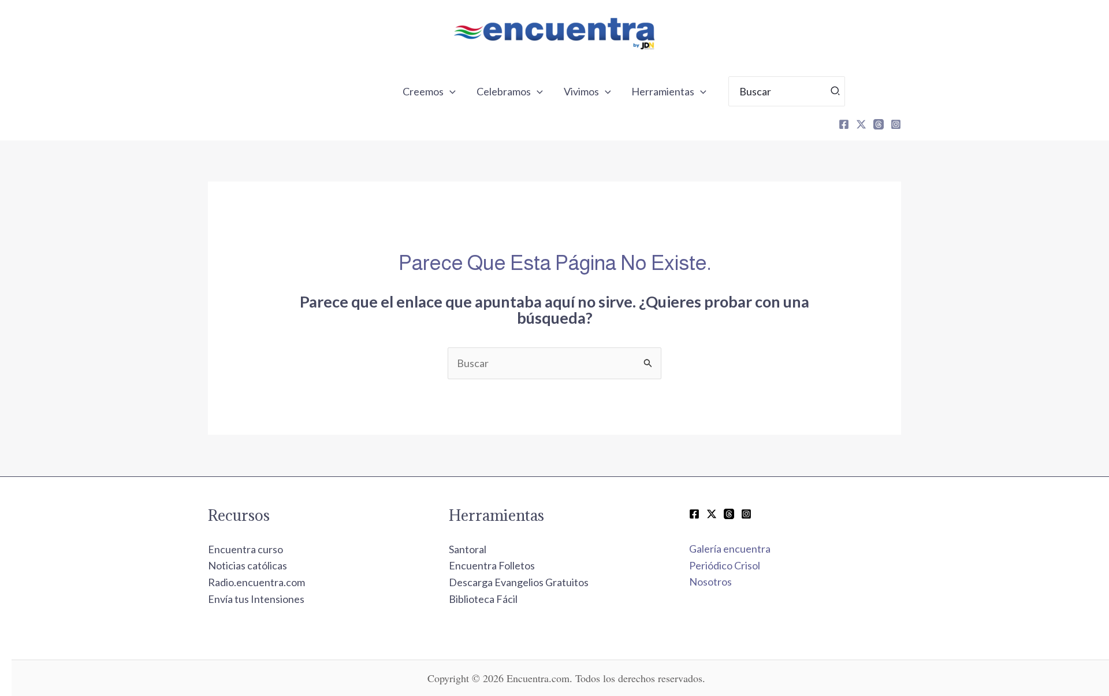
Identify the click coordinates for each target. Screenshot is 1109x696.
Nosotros (710, 581)
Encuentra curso (245, 549)
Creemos (423, 91)
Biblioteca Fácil (483, 599)
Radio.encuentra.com (256, 582)
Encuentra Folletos (492, 565)
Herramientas (662, 91)
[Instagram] (896, 124)
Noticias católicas (247, 565)
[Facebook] (844, 124)
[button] (450, 91)
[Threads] (878, 124)
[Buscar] (836, 91)
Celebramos (504, 91)
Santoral (467, 549)
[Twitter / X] (711, 514)
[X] (861, 124)
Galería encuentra (730, 548)
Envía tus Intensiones (256, 599)
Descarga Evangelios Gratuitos (519, 582)
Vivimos (581, 91)
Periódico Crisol (724, 565)
